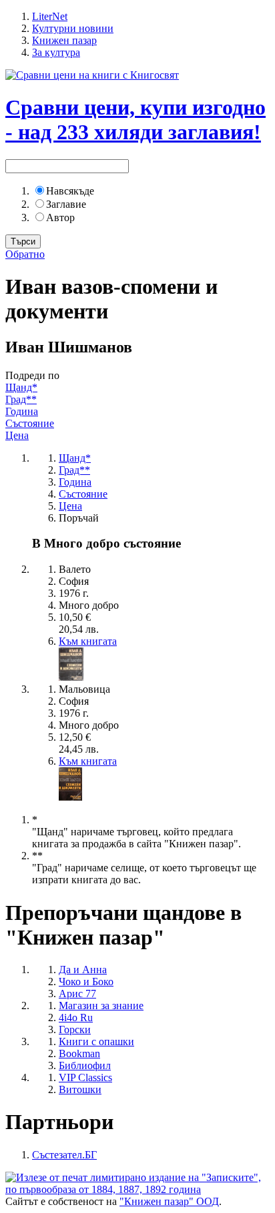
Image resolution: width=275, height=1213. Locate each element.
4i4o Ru (76, 1017)
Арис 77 (77, 993)
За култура (56, 52)
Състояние (29, 423)
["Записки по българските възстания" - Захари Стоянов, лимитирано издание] (137, 1189)
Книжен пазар (64, 40)
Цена (17, 435)
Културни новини (72, 28)
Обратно (25, 254)
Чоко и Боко (86, 981)
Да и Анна (83, 969)
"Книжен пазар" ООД (169, 1201)
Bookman (79, 1053)
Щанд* (21, 387)
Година (21, 411)
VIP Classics (85, 1077)
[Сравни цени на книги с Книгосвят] (92, 75)
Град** (21, 399)
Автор (60, 217)
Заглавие (66, 204)
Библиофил (85, 1065)
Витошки (80, 1089)
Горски (75, 1029)
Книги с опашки (96, 1041)
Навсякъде (70, 191)
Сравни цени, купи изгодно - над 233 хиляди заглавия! (135, 119)
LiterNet (49, 16)
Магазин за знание (101, 1005)
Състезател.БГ (64, 1154)
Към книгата (88, 641)
